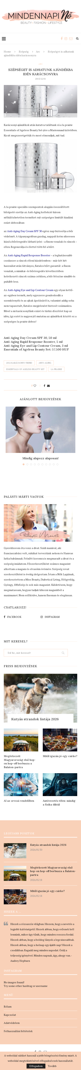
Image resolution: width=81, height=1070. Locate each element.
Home (7, 51)
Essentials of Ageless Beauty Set (25, 369)
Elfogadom (36, 1066)
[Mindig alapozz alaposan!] (40, 430)
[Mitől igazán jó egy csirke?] (60, 740)
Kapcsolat (10, 1015)
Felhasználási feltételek (18, 1031)
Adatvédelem (12, 1023)
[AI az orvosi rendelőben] (21, 784)
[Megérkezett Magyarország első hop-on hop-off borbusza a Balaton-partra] (21, 740)
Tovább (52, 1066)
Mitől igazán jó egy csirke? (60, 756)
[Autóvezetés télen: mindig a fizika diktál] (60, 784)
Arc (38, 51)
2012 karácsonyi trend (19, 363)
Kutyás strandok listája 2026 (35, 719)
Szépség (24, 51)
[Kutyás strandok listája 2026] (40, 698)
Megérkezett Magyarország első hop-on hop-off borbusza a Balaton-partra (20, 761)
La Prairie (56, 369)
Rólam (7, 1006)
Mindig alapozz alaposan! (40, 458)
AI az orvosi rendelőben (19, 800)
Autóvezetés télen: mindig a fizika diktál (59, 802)
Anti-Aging (45, 363)
